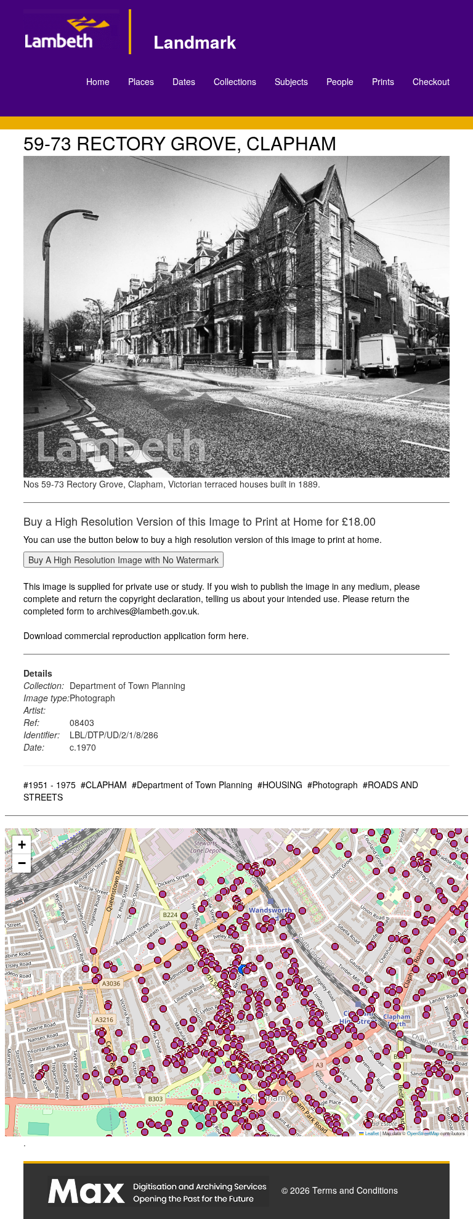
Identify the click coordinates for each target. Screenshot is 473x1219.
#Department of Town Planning (192, 784)
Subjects (291, 81)
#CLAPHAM (104, 784)
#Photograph (332, 784)
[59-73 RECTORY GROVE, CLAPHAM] (236, 317)
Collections (235, 81)
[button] (339, 846)
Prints (383, 81)
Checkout (431, 81)
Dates (183, 81)
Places (141, 81)
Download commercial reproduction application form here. (136, 635)
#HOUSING (279, 784)
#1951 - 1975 (49, 784)
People (340, 81)
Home (98, 81)
